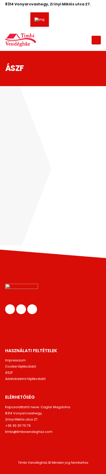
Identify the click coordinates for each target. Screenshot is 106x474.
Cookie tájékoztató (20, 366)
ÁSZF (9, 372)
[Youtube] (17, 20)
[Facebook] (9, 20)
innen (25, 208)
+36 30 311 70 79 (18, 425)
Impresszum (15, 360)
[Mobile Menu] (96, 40)
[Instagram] (26, 20)
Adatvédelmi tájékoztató (25, 379)
